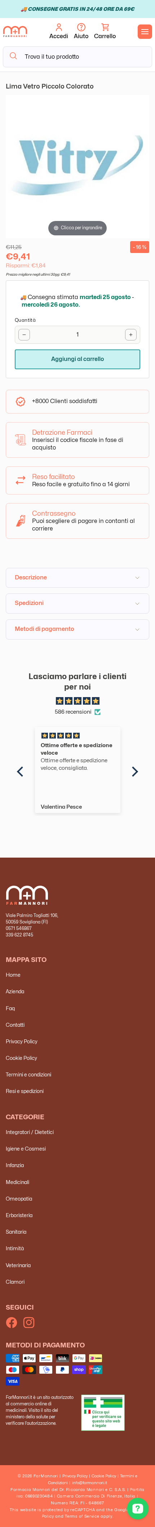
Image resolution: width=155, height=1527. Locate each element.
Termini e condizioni (28, 1074)
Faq (10, 1008)
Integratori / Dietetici (30, 1132)
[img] (77, 701)
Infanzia (15, 1165)
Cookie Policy (21, 1058)
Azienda (15, 991)
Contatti (15, 1025)
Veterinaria (18, 1265)
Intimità (15, 1248)
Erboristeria (19, 1215)
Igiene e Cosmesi (26, 1149)
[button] (105, 32)
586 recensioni (73, 712)
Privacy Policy (21, 1041)
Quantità (25, 320)
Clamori (15, 1282)
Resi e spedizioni (25, 1091)
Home (13, 975)
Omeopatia (19, 1199)
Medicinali (17, 1182)
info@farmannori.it (89, 1482)
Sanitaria (16, 1232)
